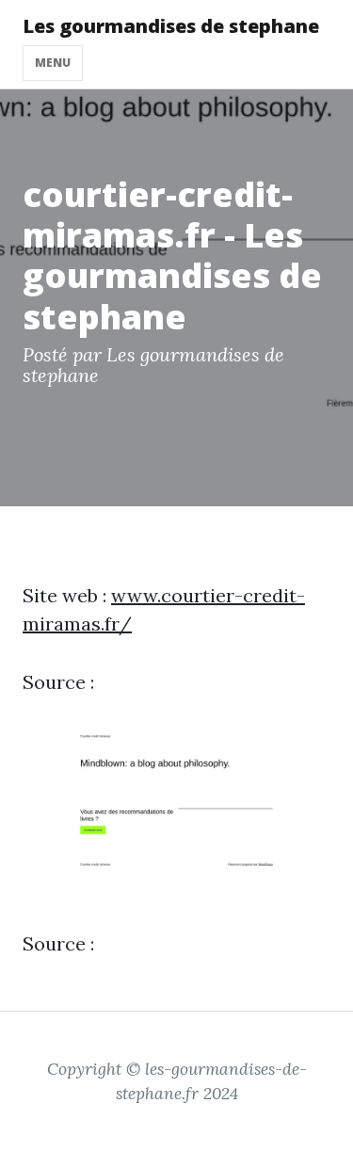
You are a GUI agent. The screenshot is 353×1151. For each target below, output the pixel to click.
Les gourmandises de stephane (171, 26)
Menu (53, 63)
